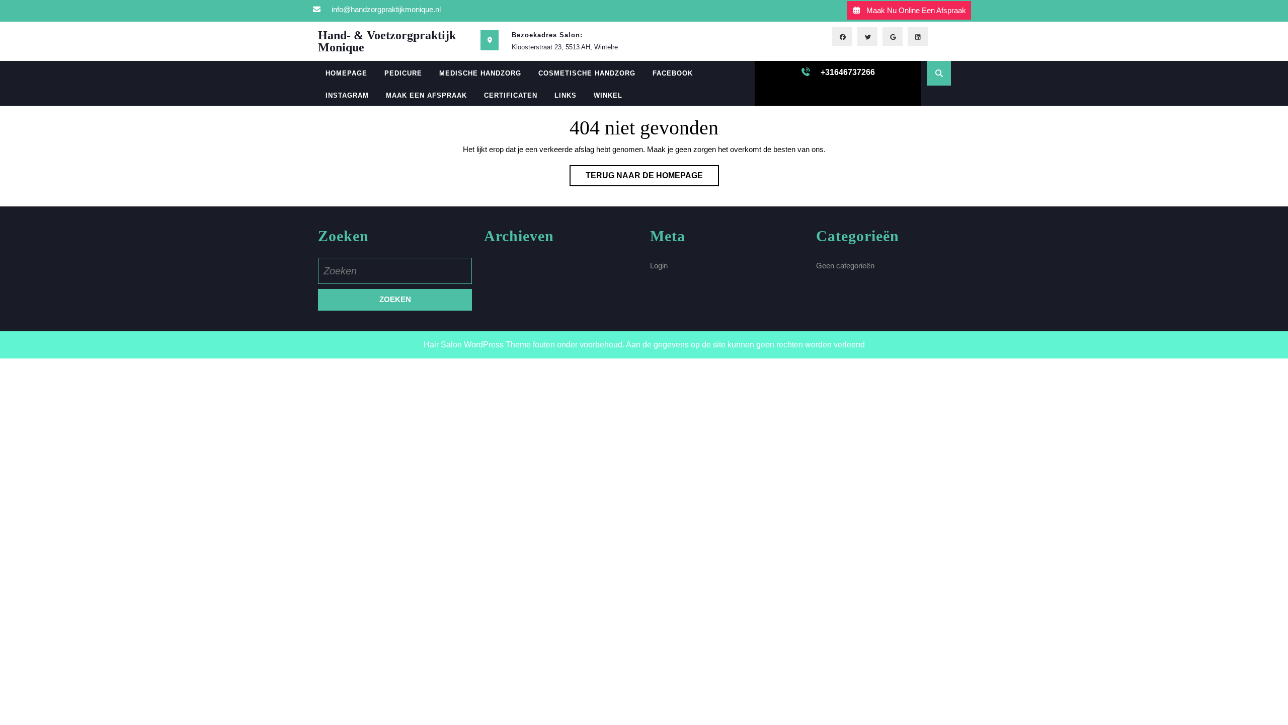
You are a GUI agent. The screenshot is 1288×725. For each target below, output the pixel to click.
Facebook (673, 73)
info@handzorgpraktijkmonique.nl (386, 9)
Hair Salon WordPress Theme (477, 344)
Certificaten (510, 95)
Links (565, 95)
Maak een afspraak (426, 95)
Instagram (347, 95)
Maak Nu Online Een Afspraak (916, 10)
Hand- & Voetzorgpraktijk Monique (387, 41)
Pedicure (403, 73)
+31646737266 (848, 72)
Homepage (346, 73)
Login (659, 265)
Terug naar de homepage (652, 178)
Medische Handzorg (480, 73)
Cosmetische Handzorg (586, 73)
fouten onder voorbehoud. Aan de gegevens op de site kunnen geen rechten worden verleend (699, 344)
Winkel (608, 95)
